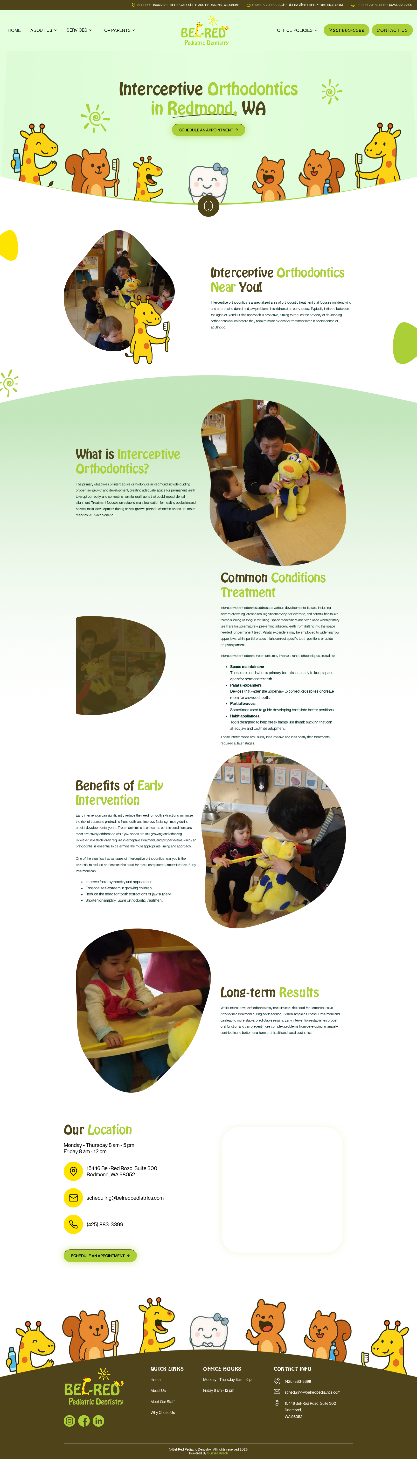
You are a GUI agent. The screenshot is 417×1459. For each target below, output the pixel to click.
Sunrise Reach (217, 1453)
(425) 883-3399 (346, 30)
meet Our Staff (163, 1401)
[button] (43, 30)
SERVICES (77, 30)
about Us (158, 1390)
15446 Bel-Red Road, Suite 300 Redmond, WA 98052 (122, 1171)
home (156, 1379)
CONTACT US (392, 30)
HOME (14, 30)
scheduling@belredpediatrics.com (125, 1198)
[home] (205, 30)
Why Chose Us (163, 1412)
